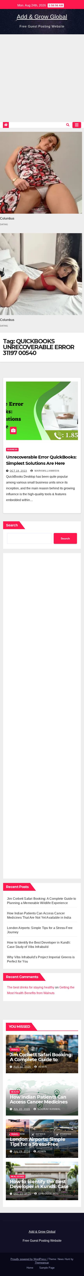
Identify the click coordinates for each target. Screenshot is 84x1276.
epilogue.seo (48, 1193)
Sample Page (47, 1267)
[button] (67, 125)
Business (12, 449)
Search (12, 525)
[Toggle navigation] (76, 125)
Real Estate (17, 1176)
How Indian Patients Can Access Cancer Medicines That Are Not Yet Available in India (40, 1104)
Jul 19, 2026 (21, 1151)
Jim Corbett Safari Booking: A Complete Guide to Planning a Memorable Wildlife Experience (41, 1062)
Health (15, 1092)
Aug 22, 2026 (22, 1066)
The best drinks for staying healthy (30, 987)
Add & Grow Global (42, 16)
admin (42, 1066)
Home (30, 1267)
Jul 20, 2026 (21, 1109)
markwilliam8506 (46, 470)
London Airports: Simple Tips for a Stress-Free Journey (37, 1144)
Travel (15, 1049)
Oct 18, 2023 (18, 470)
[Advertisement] (42, 78)
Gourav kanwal (49, 1109)
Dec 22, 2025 (22, 1193)
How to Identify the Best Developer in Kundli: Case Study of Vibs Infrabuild (39, 1186)
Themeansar (42, 1262)
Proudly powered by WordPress (29, 1259)
